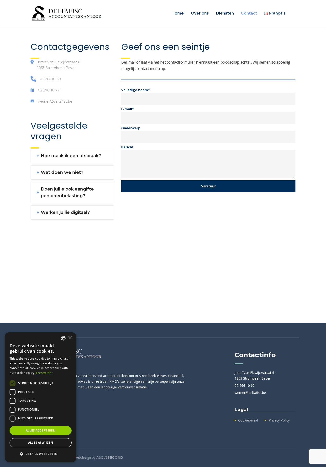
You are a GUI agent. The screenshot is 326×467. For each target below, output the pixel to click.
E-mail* (127, 109)
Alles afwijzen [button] (40, 443)
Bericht (127, 147)
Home (178, 13)
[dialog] (40, 397)
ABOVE (109, 457)
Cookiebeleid (248, 420)
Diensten (225, 13)
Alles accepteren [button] (40, 430)
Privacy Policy (279, 420)
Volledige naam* (135, 90)
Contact (249, 13)
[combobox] (63, 338)
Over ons (200, 13)
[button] (41, 453)
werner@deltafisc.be (55, 101)
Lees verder (44, 373)
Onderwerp (130, 128)
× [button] (70, 338)
